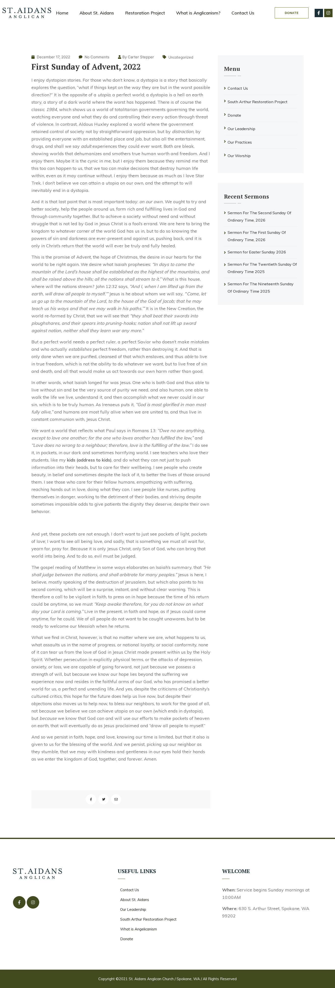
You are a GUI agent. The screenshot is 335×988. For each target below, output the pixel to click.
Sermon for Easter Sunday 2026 (257, 252)
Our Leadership (241, 128)
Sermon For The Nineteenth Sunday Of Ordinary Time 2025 (261, 287)
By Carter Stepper (138, 57)
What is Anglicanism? (198, 13)
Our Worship (239, 155)
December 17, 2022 (53, 57)
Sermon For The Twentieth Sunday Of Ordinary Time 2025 (262, 268)
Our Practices (240, 142)
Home (62, 13)
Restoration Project (145, 13)
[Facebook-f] (319, 13)
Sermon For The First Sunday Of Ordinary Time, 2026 (257, 236)
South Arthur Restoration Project (257, 101)
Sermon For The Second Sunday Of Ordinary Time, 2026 (259, 216)
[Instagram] (328, 13)
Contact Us (243, 13)
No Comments (97, 57)
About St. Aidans (96, 13)
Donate (234, 115)
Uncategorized (180, 57)
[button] (292, 12)
